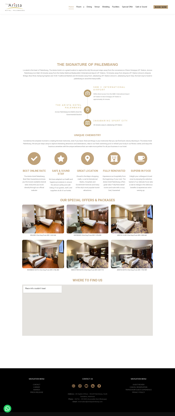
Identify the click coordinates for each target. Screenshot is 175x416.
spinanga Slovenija (57, 356)
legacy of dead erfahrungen (115, 341)
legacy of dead (58, 349)
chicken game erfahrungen (65, 344)
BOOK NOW (161, 7)
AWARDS (36, 390)
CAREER (36, 387)
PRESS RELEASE (36, 392)
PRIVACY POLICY (138, 392)
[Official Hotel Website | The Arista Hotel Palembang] (14, 7)
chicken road (27, 352)
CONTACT (36, 385)
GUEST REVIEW (138, 385)
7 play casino (27, 344)
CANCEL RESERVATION (138, 387)
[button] (7, 408)
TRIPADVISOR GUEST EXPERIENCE (138, 390)
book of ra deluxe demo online (93, 349)
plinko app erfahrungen (66, 341)
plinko (61, 352)
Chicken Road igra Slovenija (99, 356)
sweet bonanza (126, 349)
